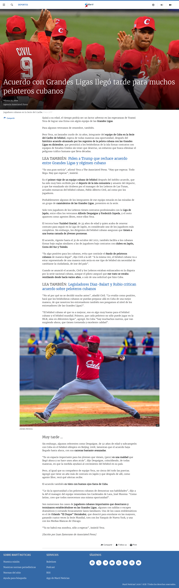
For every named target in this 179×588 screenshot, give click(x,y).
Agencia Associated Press (15, 104)
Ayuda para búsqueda (14, 578)
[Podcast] (153, 5)
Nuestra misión (11, 561)
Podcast (50, 567)
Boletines (51, 561)
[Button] (9, 118)
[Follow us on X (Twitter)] (98, 562)
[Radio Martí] (162, 5)
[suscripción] (138, 562)
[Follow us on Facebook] (92, 562)
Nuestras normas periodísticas (19, 567)
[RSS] (125, 562)
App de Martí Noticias (58, 578)
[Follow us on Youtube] (112, 562)
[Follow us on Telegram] (105, 562)
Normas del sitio (12, 572)
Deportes (23, 4)
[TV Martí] (170, 5)
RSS (48, 572)
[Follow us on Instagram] (118, 562)
